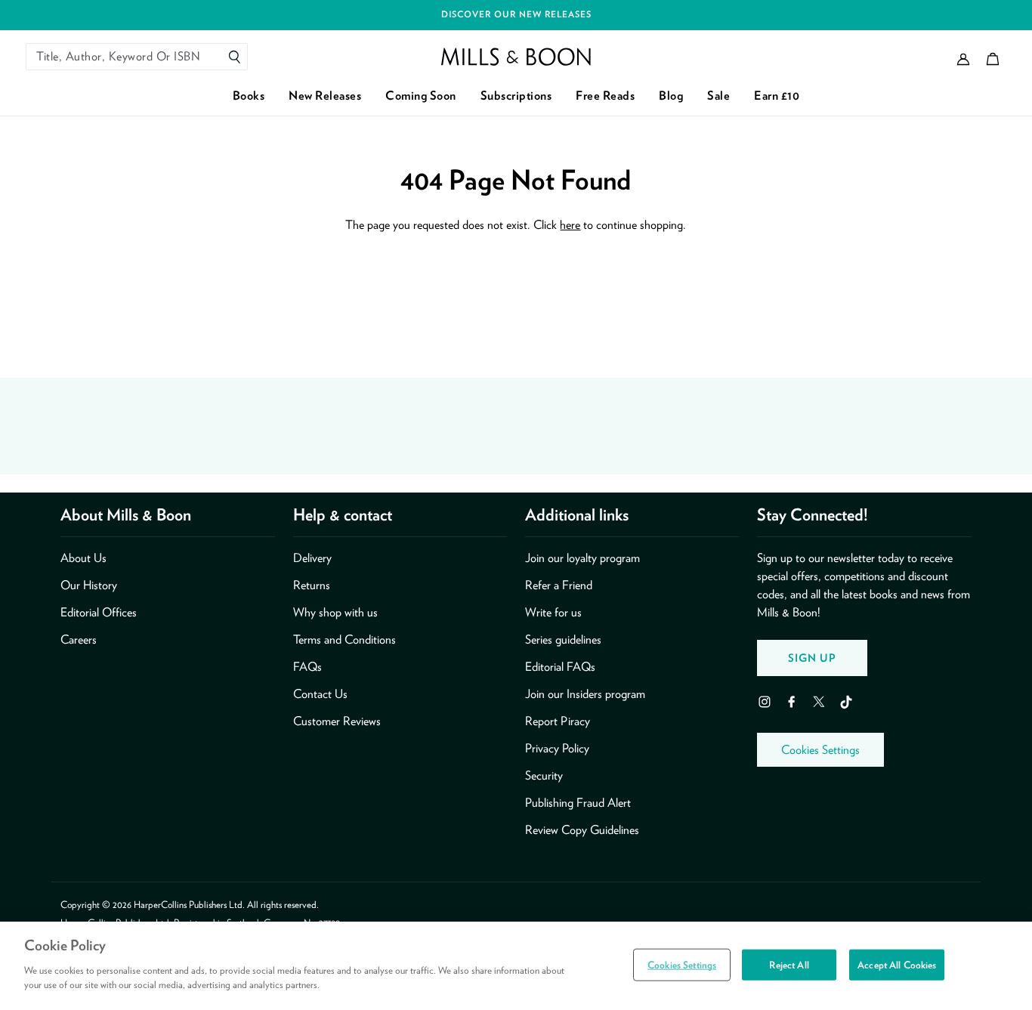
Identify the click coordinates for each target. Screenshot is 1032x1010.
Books (249, 95)
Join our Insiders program (585, 694)
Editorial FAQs (560, 666)
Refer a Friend (558, 585)
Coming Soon (420, 95)
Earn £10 (776, 95)
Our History (88, 585)
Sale (718, 95)
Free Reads (605, 95)
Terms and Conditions (344, 639)
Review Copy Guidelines (582, 830)
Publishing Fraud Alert (578, 802)
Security (544, 775)
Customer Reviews (337, 721)
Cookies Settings (820, 750)
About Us (83, 558)
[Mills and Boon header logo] (516, 57)
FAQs (307, 666)
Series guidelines (563, 639)
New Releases (325, 95)
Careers (78, 639)
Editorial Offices (98, 612)
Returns (311, 585)
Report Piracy (557, 721)
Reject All (788, 964)
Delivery (312, 558)
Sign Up (812, 657)
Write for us (553, 612)
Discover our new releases (516, 14)
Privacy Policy (557, 748)
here (570, 225)
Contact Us (320, 694)
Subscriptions (516, 95)
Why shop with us (335, 612)
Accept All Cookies (896, 964)
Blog (671, 95)
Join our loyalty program (582, 558)
